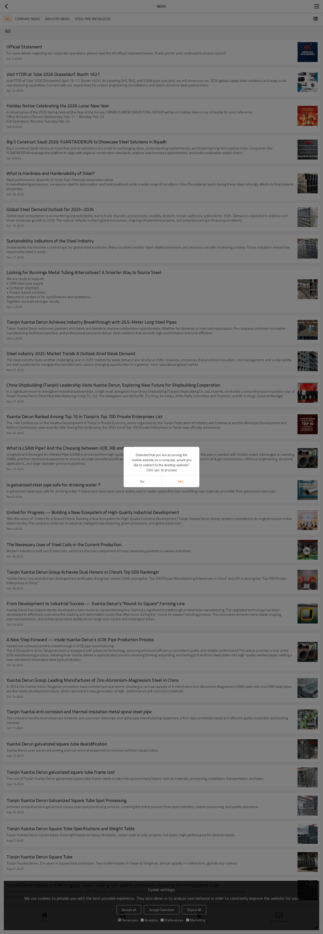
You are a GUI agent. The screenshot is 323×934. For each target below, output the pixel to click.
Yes (180, 481)
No (142, 481)
